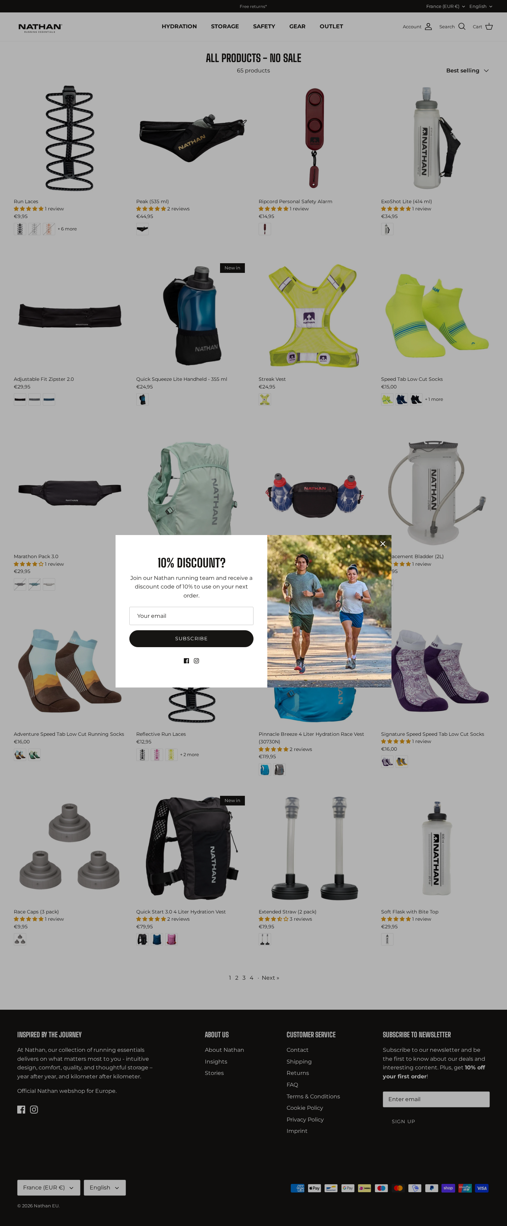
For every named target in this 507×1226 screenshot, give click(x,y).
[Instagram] (196, 660)
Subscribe (191, 638)
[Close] (382, 543)
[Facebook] (186, 660)
